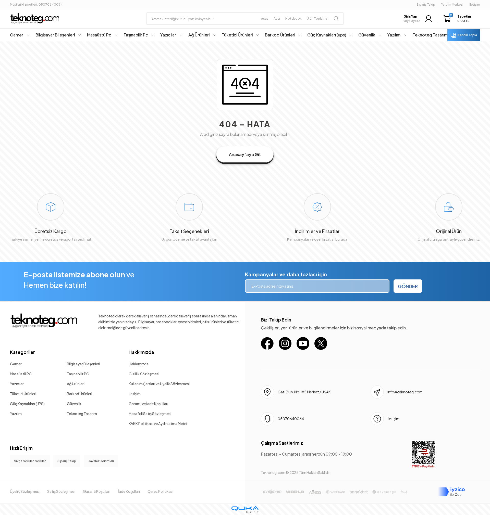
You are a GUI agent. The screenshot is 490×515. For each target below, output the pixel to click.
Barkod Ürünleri (79, 393)
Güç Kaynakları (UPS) (27, 403)
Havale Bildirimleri (101, 461)
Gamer (16, 364)
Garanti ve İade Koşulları (148, 403)
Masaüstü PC (21, 373)
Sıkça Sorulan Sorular (30, 461)
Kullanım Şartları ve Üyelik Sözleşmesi (159, 383)
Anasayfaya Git (245, 154)
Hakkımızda (141, 352)
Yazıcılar (17, 383)
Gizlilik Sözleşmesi (144, 373)
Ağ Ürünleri (75, 383)
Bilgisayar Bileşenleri (83, 364)
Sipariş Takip (425, 4)
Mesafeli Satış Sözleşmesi (150, 413)
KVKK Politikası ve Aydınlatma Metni (158, 423)
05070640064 (291, 418)
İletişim (135, 393)
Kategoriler (22, 352)
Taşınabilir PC (78, 373)
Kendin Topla (467, 35)
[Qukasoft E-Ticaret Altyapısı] (245, 509)
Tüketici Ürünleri (23, 393)
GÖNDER (408, 286)
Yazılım (16, 413)
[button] (458, 19)
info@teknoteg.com (405, 392)
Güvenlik (74, 403)
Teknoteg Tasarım (82, 413)
